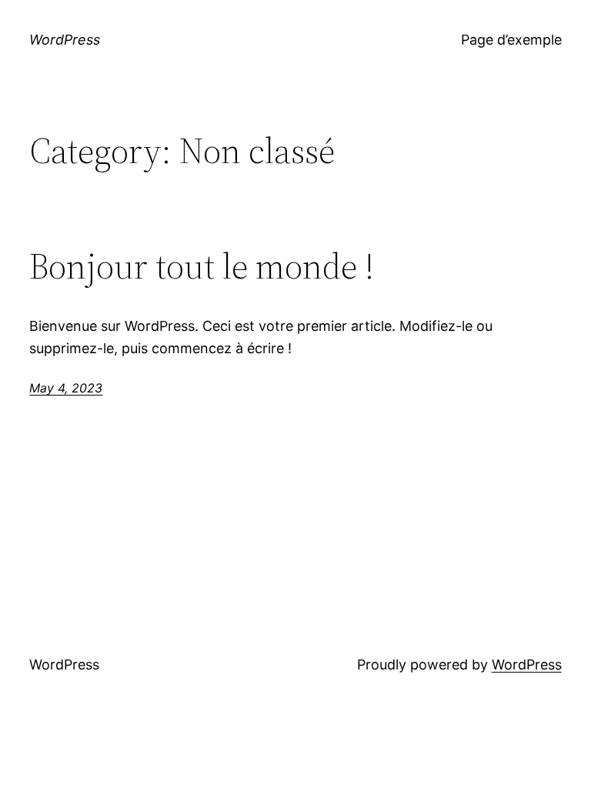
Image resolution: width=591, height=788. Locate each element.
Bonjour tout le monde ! (201, 265)
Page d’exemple (511, 40)
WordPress (64, 40)
